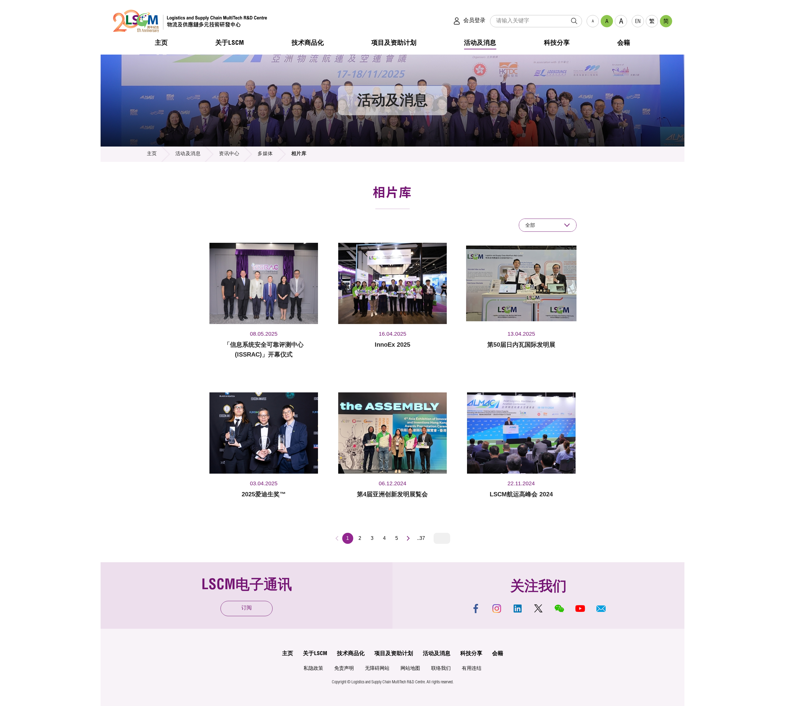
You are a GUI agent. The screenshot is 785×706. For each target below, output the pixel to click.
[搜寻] (574, 21)
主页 (152, 154)
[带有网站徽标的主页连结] (190, 21)
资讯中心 (229, 154)
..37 (421, 538)
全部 (530, 225)
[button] (601, 608)
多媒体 (265, 154)
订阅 (246, 608)
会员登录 (474, 21)
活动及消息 (188, 154)
